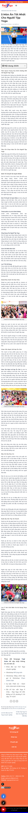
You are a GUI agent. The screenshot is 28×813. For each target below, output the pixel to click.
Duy (18, 24)
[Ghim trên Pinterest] (17, 701)
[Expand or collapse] (25, 65)
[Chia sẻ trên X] (14, 701)
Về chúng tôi (14, 732)
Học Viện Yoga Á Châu (17, 808)
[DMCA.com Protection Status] (6, 787)
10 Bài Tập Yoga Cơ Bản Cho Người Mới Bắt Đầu (21, 714)
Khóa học (14, 737)
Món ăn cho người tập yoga (19, 708)
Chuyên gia (14, 742)
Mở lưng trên (17, 672)
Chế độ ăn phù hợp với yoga (8, 10)
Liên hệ (14, 747)
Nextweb (14, 810)
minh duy (10, 708)
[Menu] (16, 5)
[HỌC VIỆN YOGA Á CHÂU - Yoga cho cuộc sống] (7, 5)
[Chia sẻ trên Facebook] (11, 701)
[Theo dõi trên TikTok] (2, 784)
